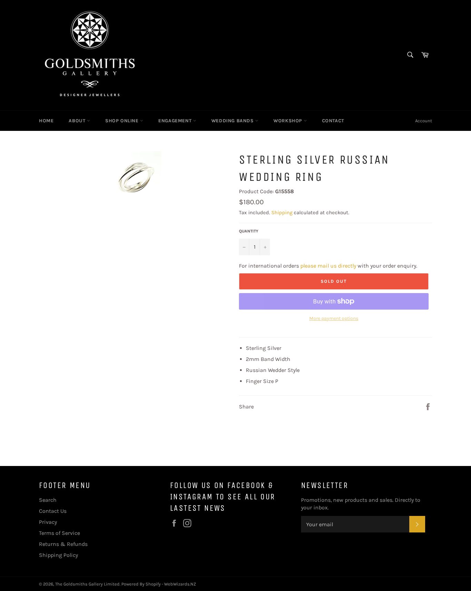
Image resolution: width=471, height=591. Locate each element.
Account (423, 120)
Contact (333, 121)
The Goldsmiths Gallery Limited (87, 584)
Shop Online (122, 121)
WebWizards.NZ (180, 584)
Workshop (288, 121)
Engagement (175, 121)
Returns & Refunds (63, 544)
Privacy (48, 522)
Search (48, 500)
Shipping (281, 212)
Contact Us (53, 511)
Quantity (248, 231)
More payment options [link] (333, 318)
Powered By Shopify (141, 584)
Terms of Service (59, 533)
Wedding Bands (233, 121)
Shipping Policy (58, 555)
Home (46, 121)
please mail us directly (328, 265)
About (78, 121)
